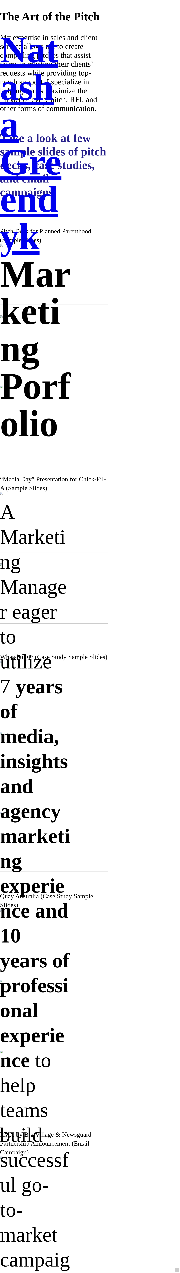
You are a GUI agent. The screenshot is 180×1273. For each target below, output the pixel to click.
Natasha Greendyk (30, 143)
